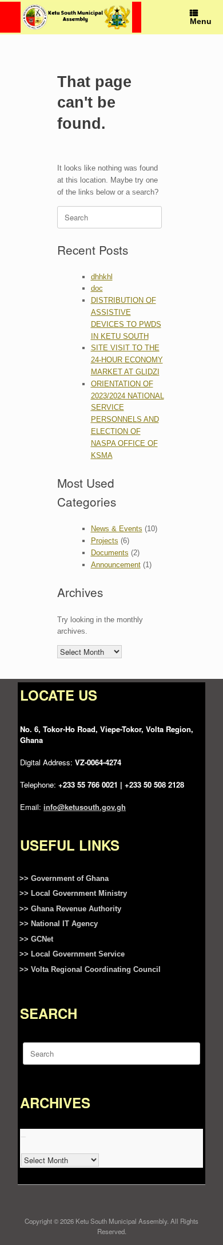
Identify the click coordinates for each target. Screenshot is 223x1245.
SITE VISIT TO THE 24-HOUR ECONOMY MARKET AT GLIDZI (127, 359)
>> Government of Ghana (64, 878)
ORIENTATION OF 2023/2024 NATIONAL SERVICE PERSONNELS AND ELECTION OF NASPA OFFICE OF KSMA (127, 420)
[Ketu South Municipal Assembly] (76, 17)
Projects (104, 540)
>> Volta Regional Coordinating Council (90, 969)
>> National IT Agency (58, 923)
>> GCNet (36, 939)
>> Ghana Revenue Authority (70, 908)
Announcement (116, 564)
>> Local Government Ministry (73, 893)
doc (97, 288)
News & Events (116, 528)
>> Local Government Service (72, 954)
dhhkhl (102, 276)
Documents (110, 552)
